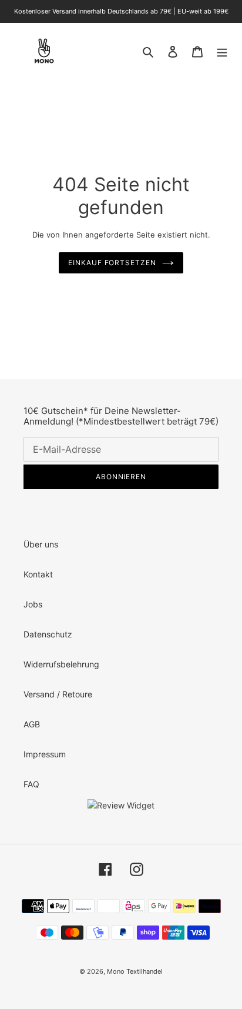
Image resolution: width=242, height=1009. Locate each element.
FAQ (31, 784)
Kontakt (38, 574)
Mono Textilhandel (135, 971)
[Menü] (222, 50)
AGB (31, 724)
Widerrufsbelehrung (61, 664)
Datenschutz (47, 634)
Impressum (44, 754)
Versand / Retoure (57, 694)
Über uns (40, 544)
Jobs (32, 604)
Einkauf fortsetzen (112, 262)
